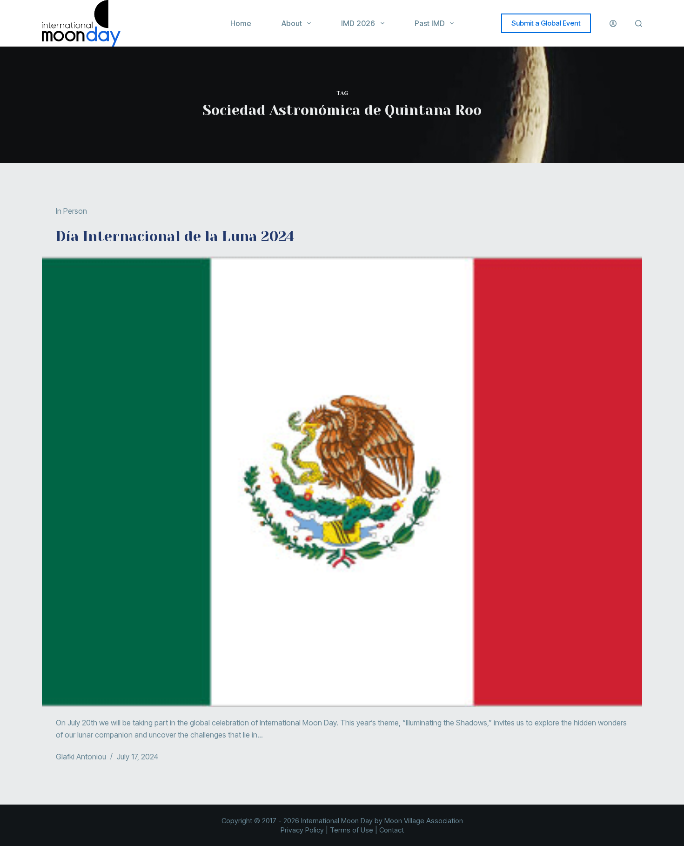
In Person (71, 211)
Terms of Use (351, 830)
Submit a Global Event (546, 23)
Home (240, 23)
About (292, 23)
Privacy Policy (302, 830)
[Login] (613, 23)
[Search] (638, 23)
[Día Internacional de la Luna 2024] (342, 482)
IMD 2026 (358, 23)
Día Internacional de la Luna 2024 (175, 236)
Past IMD (430, 23)
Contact (391, 830)
